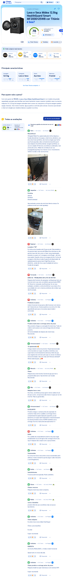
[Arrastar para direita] (60, 42)
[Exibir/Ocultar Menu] (57, 2)
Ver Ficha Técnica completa (30, 85)
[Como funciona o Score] (35, 36)
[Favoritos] (58, 8)
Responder (44, 184)
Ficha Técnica (34, 42)
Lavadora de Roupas (33, 9)
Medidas (45, 42)
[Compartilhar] (55, 8)
